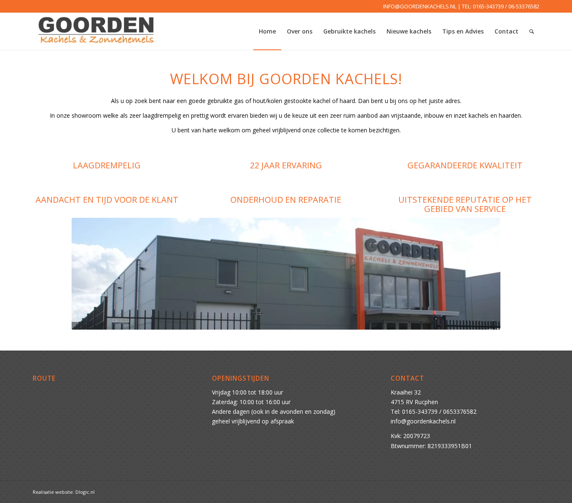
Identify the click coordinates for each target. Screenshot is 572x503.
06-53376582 (523, 6)
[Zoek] (531, 31)
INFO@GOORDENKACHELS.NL (419, 6)
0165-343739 (488, 6)
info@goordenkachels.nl (423, 421)
